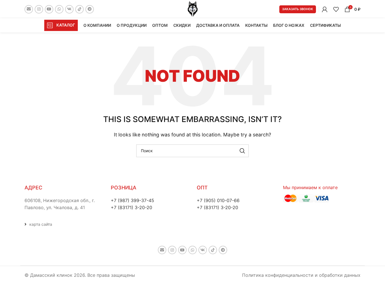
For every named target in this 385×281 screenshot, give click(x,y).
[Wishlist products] (336, 9)
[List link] (63, 224)
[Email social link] (29, 9)
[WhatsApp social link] (59, 9)
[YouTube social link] (49, 9)
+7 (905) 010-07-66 (218, 200)
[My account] (324, 9)
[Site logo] (192, 9)
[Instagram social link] (39, 9)
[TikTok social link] (79, 9)
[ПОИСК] (242, 150)
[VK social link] (69, 9)
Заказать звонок (297, 9)
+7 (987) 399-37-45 (132, 200)
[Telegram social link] (89, 9)
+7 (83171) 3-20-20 (131, 207)
